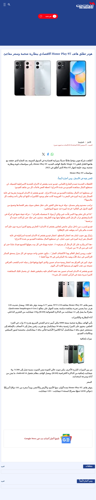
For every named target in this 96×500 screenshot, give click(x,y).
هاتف (85, 305)
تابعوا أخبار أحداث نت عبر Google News (41, 438)
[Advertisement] (48, 28)
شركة (83, 160)
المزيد (2, 466)
